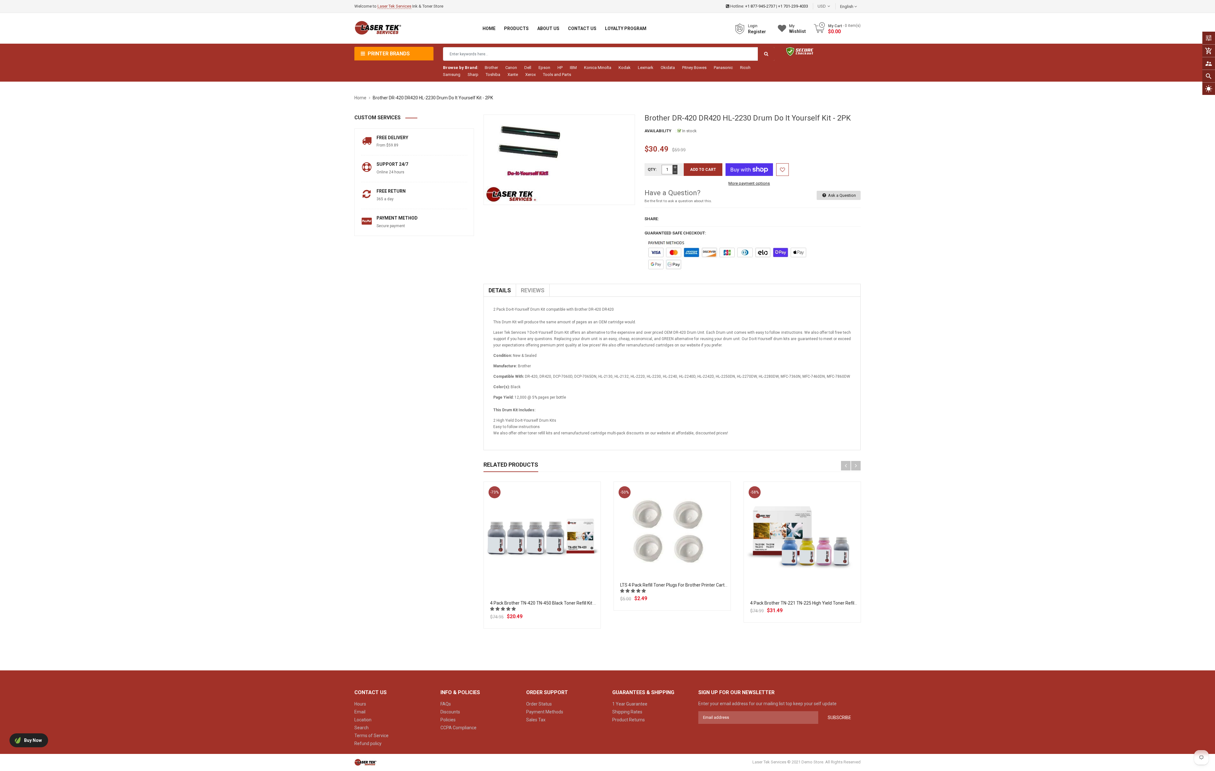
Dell (527, 67)
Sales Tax (535, 719)
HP (560, 67)
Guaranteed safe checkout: (675, 233)
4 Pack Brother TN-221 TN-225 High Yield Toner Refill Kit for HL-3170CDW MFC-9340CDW (838, 603)
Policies (448, 719)
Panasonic (723, 67)
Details (500, 290)
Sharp (473, 74)
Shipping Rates (627, 711)
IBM (573, 67)
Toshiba (493, 74)
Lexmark (645, 67)
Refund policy (368, 743)
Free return (391, 191)
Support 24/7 (392, 164)
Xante (513, 74)
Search (361, 727)
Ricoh (745, 67)
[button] (503, 608)
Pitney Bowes (694, 67)
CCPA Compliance (458, 727)
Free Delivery (392, 137)
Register (757, 31)
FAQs (445, 703)
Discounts (450, 711)
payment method (397, 218)
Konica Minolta (597, 67)
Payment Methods (544, 711)
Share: (652, 218)
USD (831, 6)
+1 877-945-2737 (760, 6)
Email (359, 711)
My (797, 28)
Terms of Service (371, 735)
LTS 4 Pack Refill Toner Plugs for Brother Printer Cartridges (678, 585)
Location (362, 719)
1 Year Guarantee (629, 703)
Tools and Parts (557, 74)
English (847, 6)
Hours (360, 703)
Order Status (539, 703)
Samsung (451, 74)
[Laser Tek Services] (365, 762)
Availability (658, 130)
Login (752, 26)
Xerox (530, 74)
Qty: (652, 169)
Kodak (625, 67)
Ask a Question (841, 195)
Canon (511, 67)
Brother (491, 67)
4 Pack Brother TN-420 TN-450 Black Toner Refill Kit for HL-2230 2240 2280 (564, 603)
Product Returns (628, 719)
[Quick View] (556, 560)
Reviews (533, 290)
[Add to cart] (542, 560)
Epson (544, 67)
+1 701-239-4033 (793, 6)
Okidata (668, 67)
